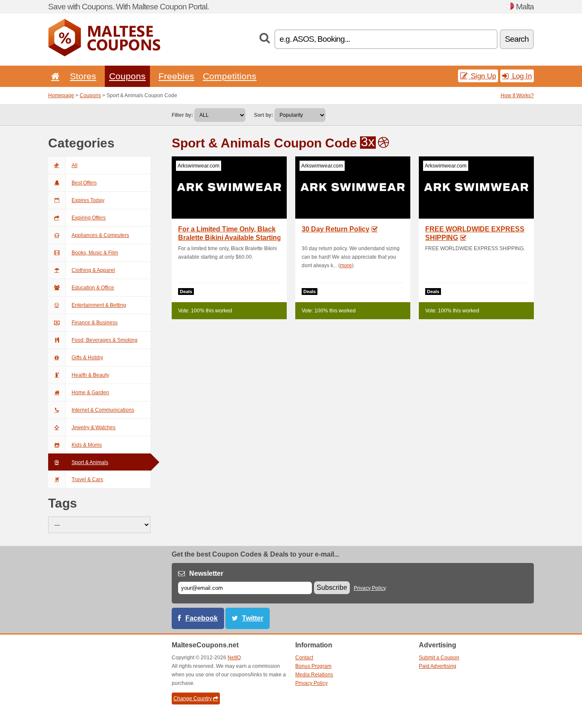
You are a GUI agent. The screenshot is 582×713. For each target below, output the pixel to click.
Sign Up (482, 76)
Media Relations (314, 675)
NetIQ (234, 658)
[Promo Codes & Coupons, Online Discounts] (104, 55)
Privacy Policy (370, 588)
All (75, 165)
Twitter (252, 618)
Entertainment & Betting (99, 305)
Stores (83, 76)
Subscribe (332, 587)
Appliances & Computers (100, 235)
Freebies (176, 76)
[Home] (53, 76)
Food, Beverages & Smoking (105, 340)
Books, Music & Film (95, 253)
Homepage (61, 95)
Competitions (229, 76)
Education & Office (93, 288)
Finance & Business (95, 323)
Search (517, 39)
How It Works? (517, 95)
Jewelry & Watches (93, 427)
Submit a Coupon (439, 658)
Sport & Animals (90, 462)
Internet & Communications (103, 410)
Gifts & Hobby (87, 358)
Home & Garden (90, 392)
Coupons (127, 76)
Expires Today (88, 200)
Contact (304, 658)
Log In (521, 76)
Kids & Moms (87, 445)
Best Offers (84, 183)
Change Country (192, 698)
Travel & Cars (87, 479)
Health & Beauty (90, 375)
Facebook (201, 618)
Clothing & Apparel (93, 270)
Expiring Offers (89, 218)
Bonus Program (313, 666)
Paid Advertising (437, 666)
